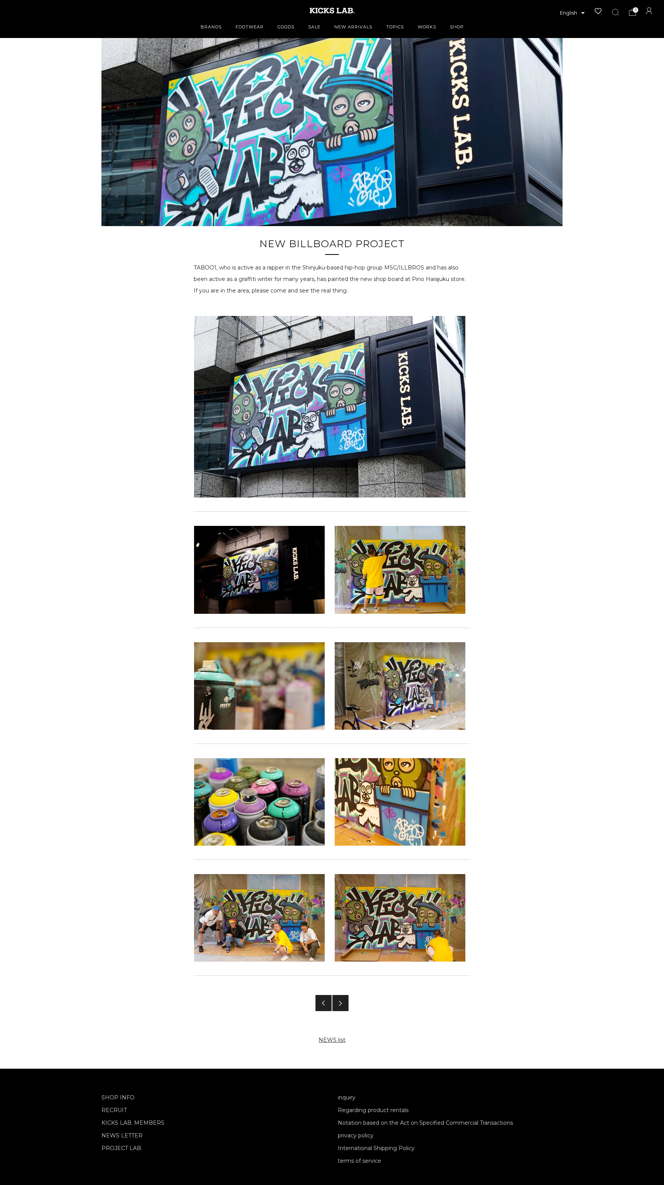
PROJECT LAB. (121, 1148)
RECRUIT (114, 1110)
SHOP (457, 27)
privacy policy (356, 1135)
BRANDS (211, 27)
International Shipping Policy (376, 1148)
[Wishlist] (598, 11)
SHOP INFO (117, 1097)
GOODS (285, 27)
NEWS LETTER (122, 1135)
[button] (572, 13)
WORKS (427, 27)
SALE (314, 27)
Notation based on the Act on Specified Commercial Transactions (425, 1122)
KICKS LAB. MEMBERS (132, 1122)
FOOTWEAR (250, 27)
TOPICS (395, 27)
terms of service (359, 1160)
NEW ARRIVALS (353, 27)
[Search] (615, 12)
